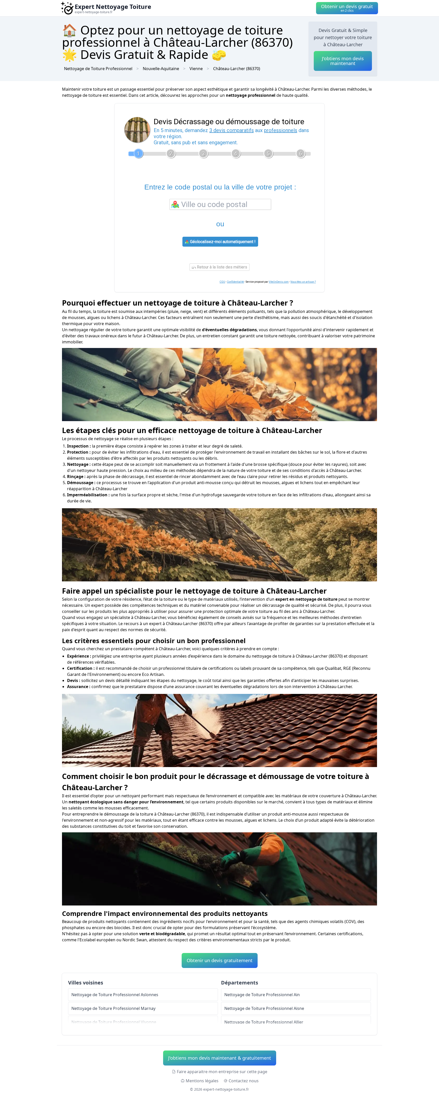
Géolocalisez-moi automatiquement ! (222, 241)
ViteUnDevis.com (279, 281)
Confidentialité (235, 281)
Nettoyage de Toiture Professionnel (98, 68)
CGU (222, 281)
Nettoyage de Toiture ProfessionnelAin (262, 994)
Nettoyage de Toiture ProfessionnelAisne (264, 1008)
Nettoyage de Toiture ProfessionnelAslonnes (114, 994)
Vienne (196, 68)
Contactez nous (244, 1081)
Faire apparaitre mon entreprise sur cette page (222, 1071)
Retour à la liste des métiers (221, 267)
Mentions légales (202, 1081)
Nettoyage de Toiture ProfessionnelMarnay (113, 1008)
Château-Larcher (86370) (236, 68)
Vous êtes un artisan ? (303, 281)
